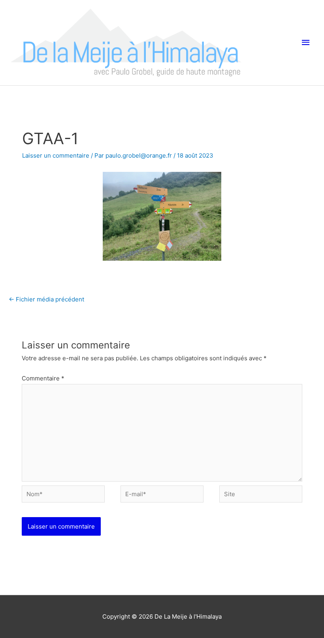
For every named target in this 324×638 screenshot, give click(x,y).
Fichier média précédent (46, 299)
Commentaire (43, 378)
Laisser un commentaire (55, 155)
